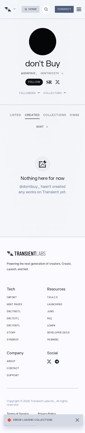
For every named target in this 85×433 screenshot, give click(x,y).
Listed (15, 115)
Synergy (13, 339)
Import (12, 297)
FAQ (49, 318)
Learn (51, 325)
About (11, 361)
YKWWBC (53, 339)
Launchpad (54, 304)
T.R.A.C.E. (52, 297)
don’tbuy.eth (50, 73)
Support (13, 375)
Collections (54, 115)
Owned (76, 115)
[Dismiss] (77, 420)
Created (32, 115)
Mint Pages (14, 304)
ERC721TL (13, 318)
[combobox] (46, 9)
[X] (58, 82)
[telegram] (57, 362)
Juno (50, 311)
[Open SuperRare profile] (49, 82)
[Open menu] (78, 9)
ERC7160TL (14, 311)
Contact (13, 368)
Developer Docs (58, 332)
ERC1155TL (13, 325)
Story (11, 332)
